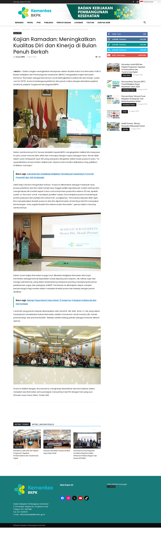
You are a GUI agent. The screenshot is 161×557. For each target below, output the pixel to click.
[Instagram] (137, 2)
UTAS (124, 112)
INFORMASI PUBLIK (129, 90)
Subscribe (142, 55)
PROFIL (30, 22)
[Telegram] (39, 62)
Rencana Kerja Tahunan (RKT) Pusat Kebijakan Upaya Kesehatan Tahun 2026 (133, 84)
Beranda (16, 29)
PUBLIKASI (48, 22)
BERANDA (19, 22)
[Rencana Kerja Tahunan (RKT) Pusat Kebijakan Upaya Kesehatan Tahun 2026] (113, 84)
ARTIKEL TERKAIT (22, 424)
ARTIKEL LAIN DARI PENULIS (43, 424)
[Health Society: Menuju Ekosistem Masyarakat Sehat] (113, 126)
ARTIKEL (125, 129)
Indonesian (148, 2)
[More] (45, 62)
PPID (39, 22)
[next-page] (19, 463)
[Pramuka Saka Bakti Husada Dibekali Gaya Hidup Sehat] (57, 439)
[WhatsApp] (27, 62)
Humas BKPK (20, 57)
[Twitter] (21, 62)
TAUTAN (90, 22)
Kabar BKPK (26, 29)
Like (144, 34)
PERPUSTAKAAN (64, 22)
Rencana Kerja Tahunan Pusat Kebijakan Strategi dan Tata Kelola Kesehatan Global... (133, 98)
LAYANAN (78, 22)
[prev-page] (14, 463)
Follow (143, 39)
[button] (145, 23)
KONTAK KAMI (104, 22)
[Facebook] (133, 2)
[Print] (33, 62)
